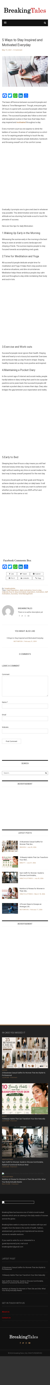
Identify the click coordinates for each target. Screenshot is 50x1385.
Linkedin (26, 578)
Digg (39, 578)
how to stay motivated (17, 592)
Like (12, 574)
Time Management (25, 594)
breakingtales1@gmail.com (12, 1247)
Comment (5, 674)
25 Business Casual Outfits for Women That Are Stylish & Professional (23, 1268)
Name (5, 702)
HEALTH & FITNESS (26, 878)
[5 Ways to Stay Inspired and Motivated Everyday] (25, 73)
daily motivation (26, 590)
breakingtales (10, 588)
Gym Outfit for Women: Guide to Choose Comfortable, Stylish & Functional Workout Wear (22, 1282)
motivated (21, 122)
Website (5, 727)
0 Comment (18, 50)
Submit (37, 574)
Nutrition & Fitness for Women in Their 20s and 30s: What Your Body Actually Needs (24, 1289)
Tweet (24, 574)
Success (14, 594)
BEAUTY (22, 863)
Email (4, 715)
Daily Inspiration (13, 590)
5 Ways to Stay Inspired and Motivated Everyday (25, 638)
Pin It (13, 578)
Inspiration (31, 592)
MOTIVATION (18, 641)
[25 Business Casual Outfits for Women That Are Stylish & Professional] (10, 846)
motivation (40, 592)
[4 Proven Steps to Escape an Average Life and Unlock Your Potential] (10, 908)
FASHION (23, 847)
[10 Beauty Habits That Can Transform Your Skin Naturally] (10, 862)
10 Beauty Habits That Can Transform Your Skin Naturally (23, 1119)
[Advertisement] (25, 176)
